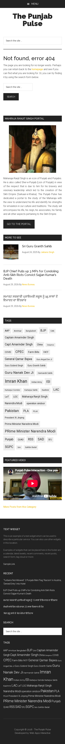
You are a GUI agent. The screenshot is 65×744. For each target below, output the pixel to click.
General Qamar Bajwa (18, 359)
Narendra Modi (13, 403)
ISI (48, 382)
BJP (43, 330)
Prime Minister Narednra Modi (22, 423)
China (40, 344)
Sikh (19, 447)
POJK (35, 411)
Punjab (9, 439)
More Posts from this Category (19, 506)
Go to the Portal (19, 224)
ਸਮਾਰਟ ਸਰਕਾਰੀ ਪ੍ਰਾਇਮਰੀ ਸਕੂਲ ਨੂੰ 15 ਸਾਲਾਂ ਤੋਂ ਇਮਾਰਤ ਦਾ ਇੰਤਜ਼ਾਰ (30, 600)
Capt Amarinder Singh (19, 344)
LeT (7, 396)
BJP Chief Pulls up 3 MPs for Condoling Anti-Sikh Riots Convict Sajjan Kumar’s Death (30, 274)
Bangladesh (31, 331)
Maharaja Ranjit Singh (35, 396)
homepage (37, 69)
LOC (15, 396)
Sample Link (9, 564)
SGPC (9, 447)
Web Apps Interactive (39, 733)
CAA (52, 331)
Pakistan (12, 411)
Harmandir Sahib (45, 373)
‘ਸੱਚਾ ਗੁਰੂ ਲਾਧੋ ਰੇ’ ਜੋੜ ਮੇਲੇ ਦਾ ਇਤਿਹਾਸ (18, 613)
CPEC (19, 352)
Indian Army (37, 382)
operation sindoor (36, 403)
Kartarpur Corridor (12, 390)
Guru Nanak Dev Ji (19, 373)
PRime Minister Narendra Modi (30, 431)
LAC (56, 389)
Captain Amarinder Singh (19, 337)
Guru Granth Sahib (37, 365)
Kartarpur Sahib (30, 390)
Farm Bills (33, 351)
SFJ (50, 439)
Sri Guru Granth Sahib (37, 246)
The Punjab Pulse (32, 20)
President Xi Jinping (14, 417)
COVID (8, 352)
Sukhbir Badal (31, 447)
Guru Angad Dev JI (44, 359)
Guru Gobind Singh (14, 365)
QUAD (21, 439)
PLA (26, 411)
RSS (30, 439)
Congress (50, 345)
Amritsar (17, 331)
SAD (41, 439)
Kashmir (45, 390)
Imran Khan (16, 381)
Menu (34, 3)
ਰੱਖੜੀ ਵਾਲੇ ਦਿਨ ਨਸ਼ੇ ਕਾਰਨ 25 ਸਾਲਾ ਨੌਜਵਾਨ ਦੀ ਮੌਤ (23, 606)
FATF (46, 352)
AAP (7, 330)
